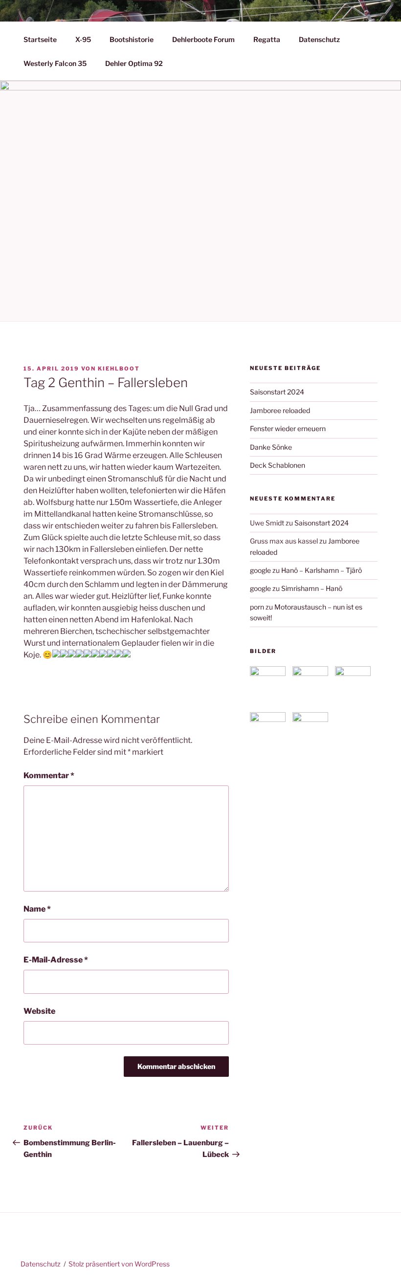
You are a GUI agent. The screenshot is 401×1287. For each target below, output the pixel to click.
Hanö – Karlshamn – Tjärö (321, 570)
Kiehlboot (119, 368)
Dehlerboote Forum (203, 39)
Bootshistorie (132, 39)
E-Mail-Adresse (55, 959)
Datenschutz (319, 39)
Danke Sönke (271, 447)
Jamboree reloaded (280, 410)
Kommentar (48, 775)
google (260, 570)
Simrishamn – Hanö (311, 588)
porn (257, 607)
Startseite (40, 39)
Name (37, 909)
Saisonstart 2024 (277, 392)
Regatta (266, 39)
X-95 (83, 39)
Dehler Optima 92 (134, 63)
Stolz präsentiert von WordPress (119, 1264)
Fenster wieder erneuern (288, 428)
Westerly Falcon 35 (55, 63)
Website (39, 1011)
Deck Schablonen (277, 465)
